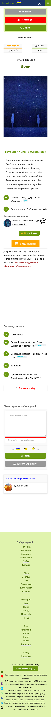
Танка (26, 640)
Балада (26, 565)
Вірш (26, 573)
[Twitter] (2, 702)
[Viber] (2, 683)
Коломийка (26, 587)
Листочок (26, 550)
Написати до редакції (27, 669)
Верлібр (26, 577)
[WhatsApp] (2, 693)
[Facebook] (2, 698)
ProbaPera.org (9, 3)
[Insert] (18, 449)
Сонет (26, 637)
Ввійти (26, 27)
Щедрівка (26, 656)
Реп (26, 626)
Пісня (26, 607)
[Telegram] (2, 688)
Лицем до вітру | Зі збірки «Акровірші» (29, 209)
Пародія (26, 610)
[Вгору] (2, 707)
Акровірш (16, 365)
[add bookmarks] (2, 677)
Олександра (17, 334)
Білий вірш (26, 557)
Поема (26, 618)
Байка (26, 561)
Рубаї (26, 633)
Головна (26, 11)
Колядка (26, 591)
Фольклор (26, 644)
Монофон (26, 599)
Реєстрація (26, 19)
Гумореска (26, 584)
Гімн (26, 580)
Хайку (26, 652)
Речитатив (26, 629)
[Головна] (2, 672)
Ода (26, 603)
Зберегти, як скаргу (26, 463)
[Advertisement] (25, 299)
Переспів (26, 614)
